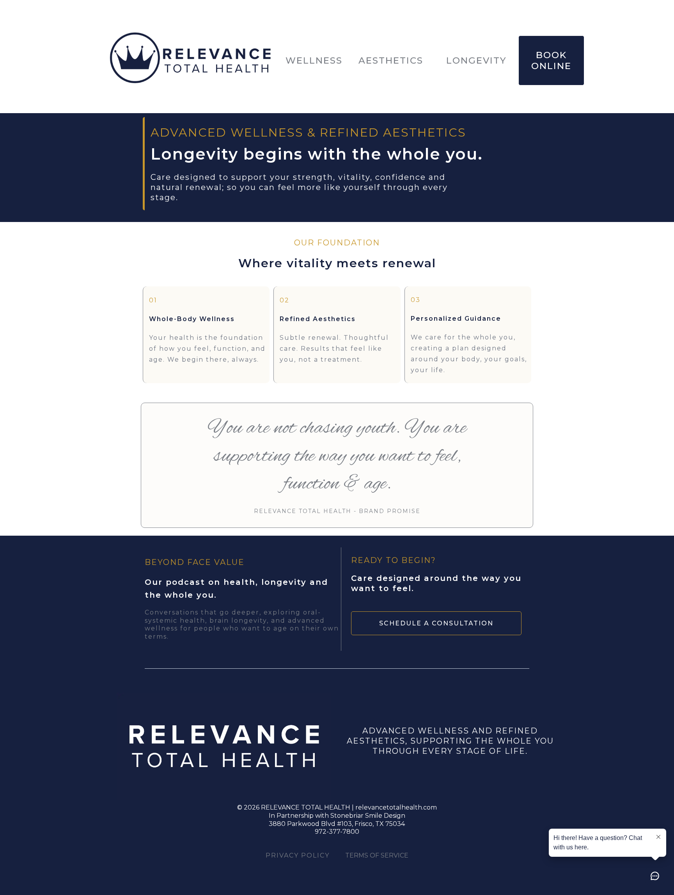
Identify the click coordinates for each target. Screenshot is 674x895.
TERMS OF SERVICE (376, 855)
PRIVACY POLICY (298, 855)
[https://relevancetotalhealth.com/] (191, 60)
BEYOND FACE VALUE (195, 562)
